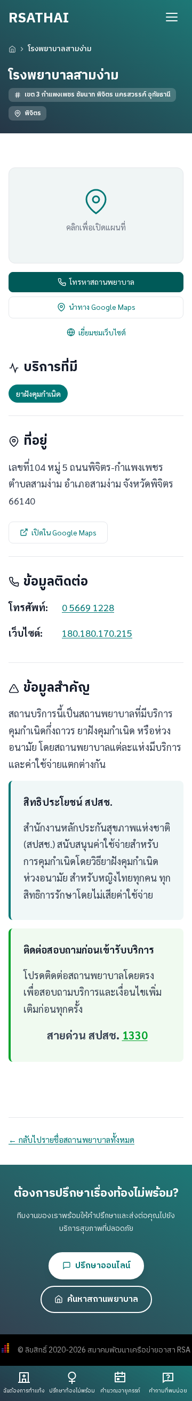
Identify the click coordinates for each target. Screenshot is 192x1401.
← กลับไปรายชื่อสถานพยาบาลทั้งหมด (71, 1139)
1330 (135, 1035)
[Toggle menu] (171, 17)
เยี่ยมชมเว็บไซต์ (102, 332)
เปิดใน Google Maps (64, 532)
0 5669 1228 (88, 607)
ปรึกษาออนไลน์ (102, 1266)
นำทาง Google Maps (102, 306)
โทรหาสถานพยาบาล (101, 281)
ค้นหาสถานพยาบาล (102, 1299)
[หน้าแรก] (12, 49)
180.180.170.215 (97, 633)
